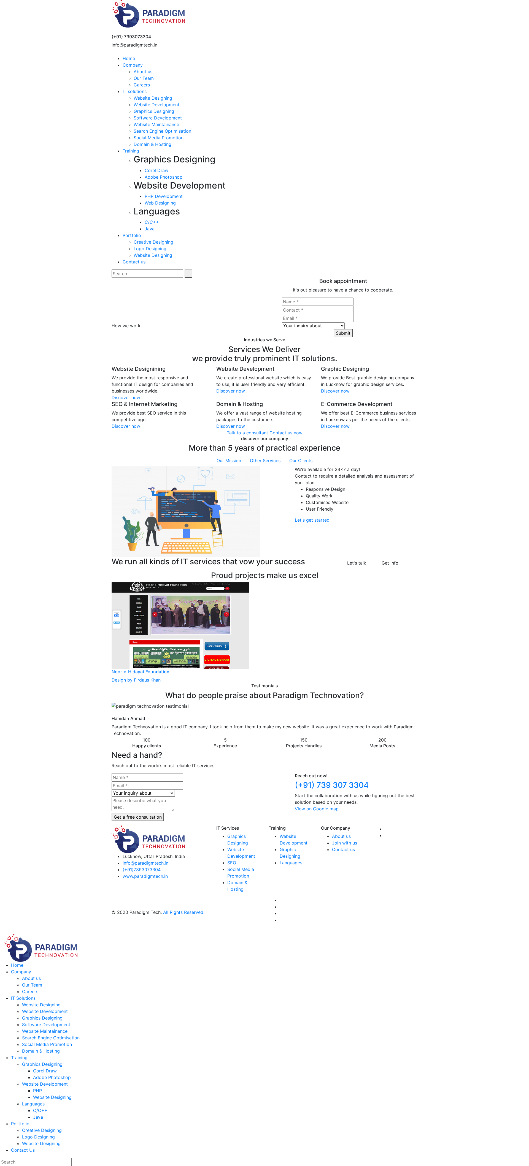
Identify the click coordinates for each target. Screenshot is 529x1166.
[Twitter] (114, 51)
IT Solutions (23, 998)
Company (21, 971)
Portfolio (20, 1123)
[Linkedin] (127, 51)
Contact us (343, 849)
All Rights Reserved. (183, 912)
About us (341, 836)
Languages (291, 862)
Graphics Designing (42, 1064)
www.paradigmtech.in (145, 876)
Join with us (344, 843)
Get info (389, 563)
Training (19, 1057)
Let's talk (356, 563)
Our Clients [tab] (300, 460)
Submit (343, 333)
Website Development (45, 1084)
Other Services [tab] (265, 460)
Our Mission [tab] (229, 460)
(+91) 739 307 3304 (332, 785)
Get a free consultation (138, 817)
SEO (231, 862)
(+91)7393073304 (142, 869)
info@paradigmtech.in (145, 863)
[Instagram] (123, 51)
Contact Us (23, 1150)
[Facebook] (118, 51)
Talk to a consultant (247, 432)
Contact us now (286, 432)
